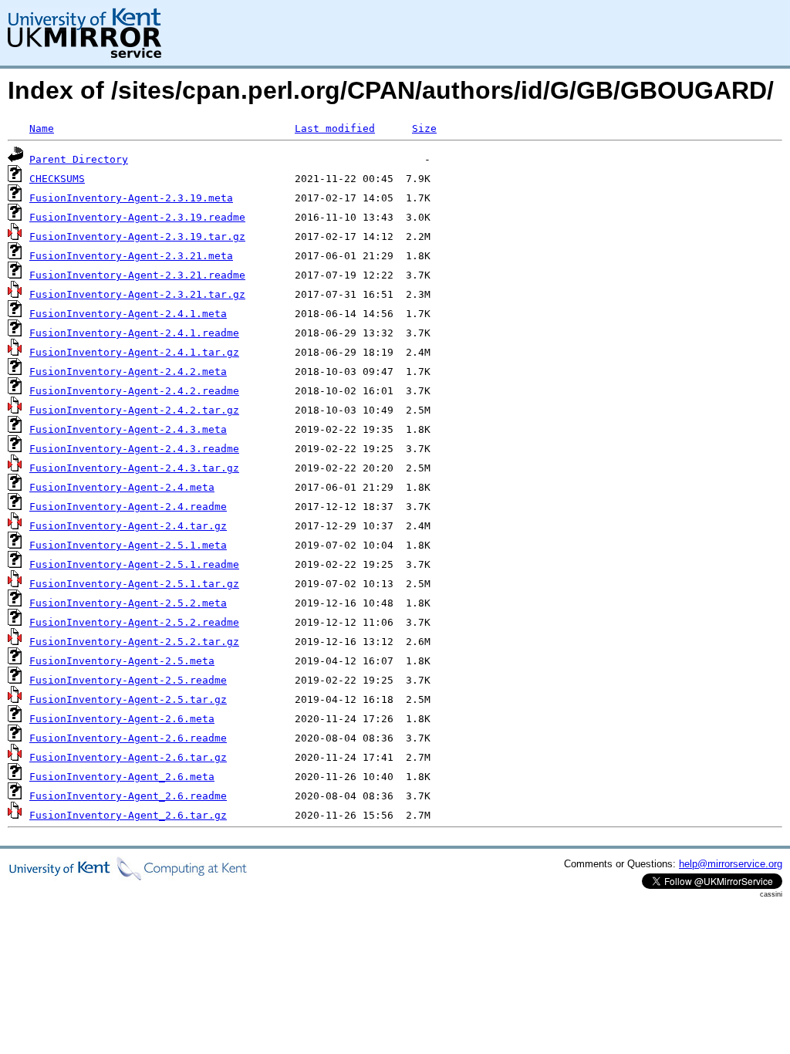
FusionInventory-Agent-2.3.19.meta (131, 198)
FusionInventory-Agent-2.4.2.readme (134, 391)
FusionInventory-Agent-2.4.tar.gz (128, 526)
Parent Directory (78, 159)
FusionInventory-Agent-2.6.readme (128, 738)
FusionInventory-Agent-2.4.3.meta (128, 429)
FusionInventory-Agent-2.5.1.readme (134, 564)
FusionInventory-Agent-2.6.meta (121, 719)
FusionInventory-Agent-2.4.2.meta (128, 371)
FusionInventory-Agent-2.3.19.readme (137, 217)
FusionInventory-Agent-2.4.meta (121, 487)
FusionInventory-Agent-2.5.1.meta (128, 545)
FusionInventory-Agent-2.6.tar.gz (128, 757)
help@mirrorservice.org (730, 864)
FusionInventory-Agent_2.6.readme (128, 796)
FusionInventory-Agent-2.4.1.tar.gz (134, 352)
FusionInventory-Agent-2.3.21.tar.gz (137, 294)
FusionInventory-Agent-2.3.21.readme (137, 275)
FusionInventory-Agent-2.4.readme (128, 506)
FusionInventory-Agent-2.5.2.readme (134, 622)
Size (424, 128)
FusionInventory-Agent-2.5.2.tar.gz (134, 641)
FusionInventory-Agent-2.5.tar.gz (128, 699)
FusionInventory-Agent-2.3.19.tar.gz (137, 236)
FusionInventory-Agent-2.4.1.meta (128, 313)
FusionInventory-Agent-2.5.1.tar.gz (134, 583)
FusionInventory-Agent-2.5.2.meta (128, 603)
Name (41, 128)
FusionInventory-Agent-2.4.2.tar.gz (134, 410)
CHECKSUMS (57, 178)
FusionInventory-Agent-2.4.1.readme (134, 333)
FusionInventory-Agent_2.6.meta (121, 776)
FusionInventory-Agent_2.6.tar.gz (128, 815)
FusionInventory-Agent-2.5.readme (128, 680)
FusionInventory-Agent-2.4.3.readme (134, 448)
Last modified (335, 128)
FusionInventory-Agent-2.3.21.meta (131, 256)
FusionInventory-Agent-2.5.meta (121, 661)
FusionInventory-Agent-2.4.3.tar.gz (134, 468)
